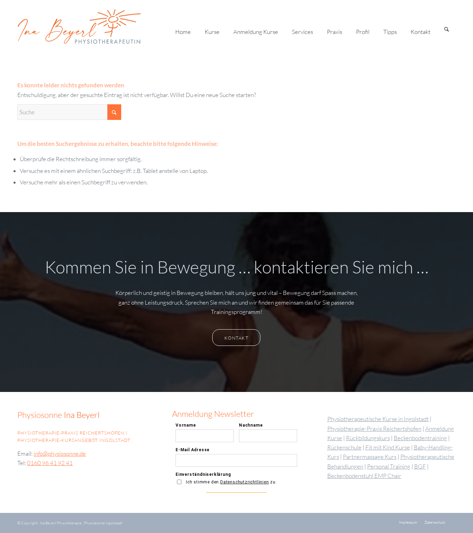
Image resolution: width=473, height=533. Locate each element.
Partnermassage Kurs (369, 456)
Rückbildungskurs (368, 438)
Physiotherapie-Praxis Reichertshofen (374, 428)
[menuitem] (183, 29)
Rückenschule (344, 447)
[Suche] (446, 29)
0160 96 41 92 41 (50, 462)
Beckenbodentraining (420, 438)
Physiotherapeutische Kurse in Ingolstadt (378, 418)
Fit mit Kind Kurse (387, 447)
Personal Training (388, 466)
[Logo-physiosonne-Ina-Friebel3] (90, 29)
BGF (420, 466)
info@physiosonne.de (60, 453)
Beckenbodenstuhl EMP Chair (364, 475)
